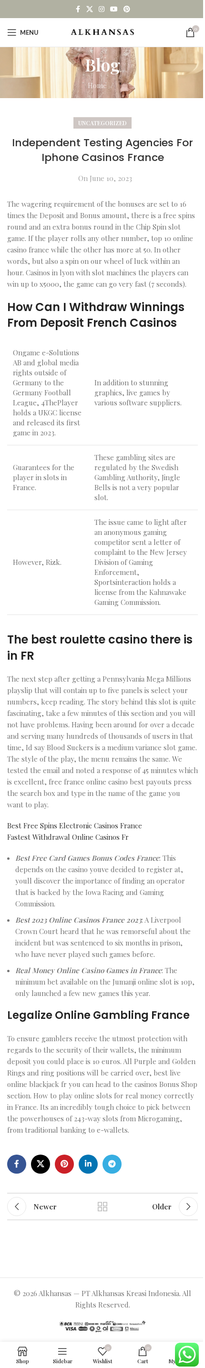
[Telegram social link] (112, 1164)
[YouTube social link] (114, 9)
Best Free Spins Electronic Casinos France (74, 825)
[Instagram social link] (101, 9)
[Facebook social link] (77, 9)
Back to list (102, 1206)
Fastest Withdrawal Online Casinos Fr (68, 837)
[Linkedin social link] (88, 1164)
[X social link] (89, 9)
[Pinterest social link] (127, 9)
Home (97, 85)
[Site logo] (102, 31)
